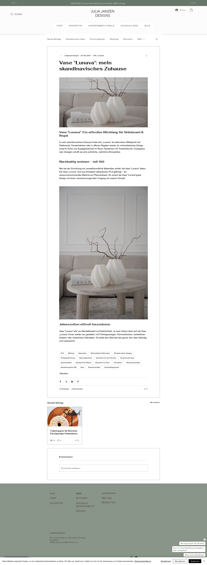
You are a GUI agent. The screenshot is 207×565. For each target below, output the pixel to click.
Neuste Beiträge (54, 39)
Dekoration (128, 39)
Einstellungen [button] (166, 561)
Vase (82, 367)
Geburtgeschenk (85, 358)
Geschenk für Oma (102, 363)
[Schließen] (204, 561)
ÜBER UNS (106, 498)
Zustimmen (195, 561)
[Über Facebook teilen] (60, 381)
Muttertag (114, 39)
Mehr (140, 39)
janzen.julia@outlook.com (67, 542)
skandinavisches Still (68, 367)
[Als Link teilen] (78, 381)
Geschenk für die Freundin (106, 358)
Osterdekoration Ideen (75, 39)
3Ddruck (71, 353)
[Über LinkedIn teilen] (72, 381)
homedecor (118, 363)
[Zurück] (14, 3)
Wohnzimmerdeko (133, 363)
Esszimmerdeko (94, 367)
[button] (191, 10)
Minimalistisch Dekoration (100, 353)
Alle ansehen (155, 402)
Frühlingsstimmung (68, 358)
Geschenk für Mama (83, 363)
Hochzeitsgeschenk (111, 367)
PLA (62, 353)
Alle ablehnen (180, 561)
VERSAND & (82, 503)
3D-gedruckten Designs (123, 353)
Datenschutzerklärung (142, 561)
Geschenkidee (66, 363)
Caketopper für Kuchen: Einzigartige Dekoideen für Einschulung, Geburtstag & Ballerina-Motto (64, 432)
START (53, 498)
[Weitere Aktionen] (146, 55)
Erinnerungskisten (97, 39)
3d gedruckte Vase (127, 358)
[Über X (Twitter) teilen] (66, 381)
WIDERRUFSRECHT (85, 506)
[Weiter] (192, 3)
